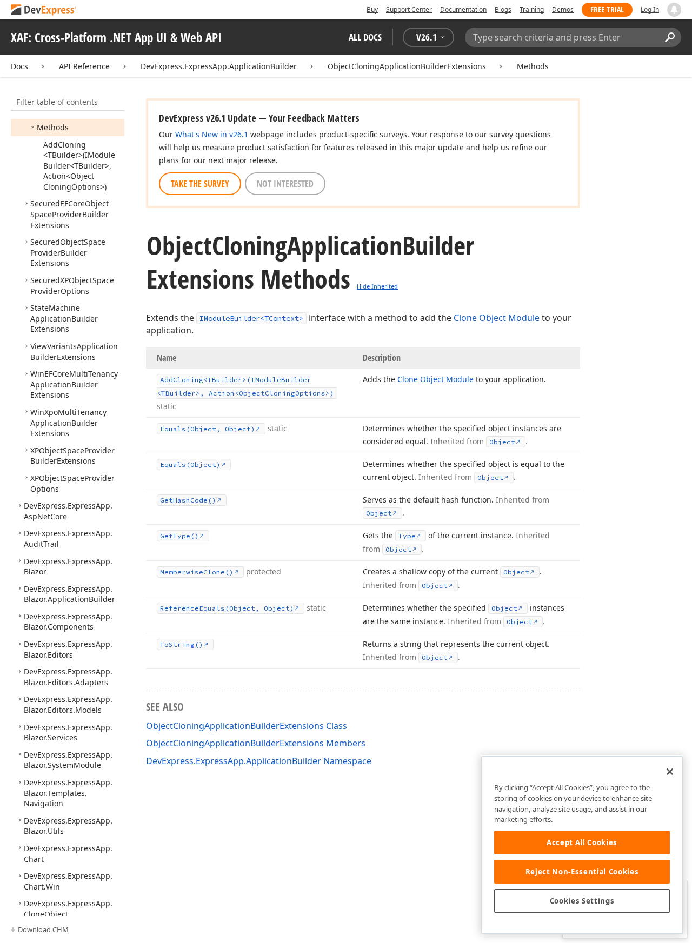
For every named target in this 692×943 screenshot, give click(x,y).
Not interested (285, 184)
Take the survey (200, 184)
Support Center (409, 9)
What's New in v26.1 (211, 134)
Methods (533, 66)
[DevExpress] (44, 10)
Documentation (463, 9)
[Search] (669, 37)
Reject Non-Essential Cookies (581, 872)
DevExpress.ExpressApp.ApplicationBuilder (219, 66)
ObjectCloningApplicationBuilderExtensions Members (255, 743)
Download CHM (43, 929)
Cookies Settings (582, 901)
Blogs (503, 9)
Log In (650, 9)
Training (532, 9)
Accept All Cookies (582, 842)
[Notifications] (674, 10)
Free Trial (607, 9)
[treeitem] (53, 127)
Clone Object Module (497, 318)
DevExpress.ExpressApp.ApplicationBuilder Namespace (258, 761)
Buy (372, 9)
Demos (563, 9)
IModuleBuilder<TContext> (251, 318)
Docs (19, 66)
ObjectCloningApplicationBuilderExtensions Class (246, 726)
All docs (365, 37)
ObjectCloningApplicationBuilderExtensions (407, 66)
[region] (582, 844)
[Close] (670, 772)
